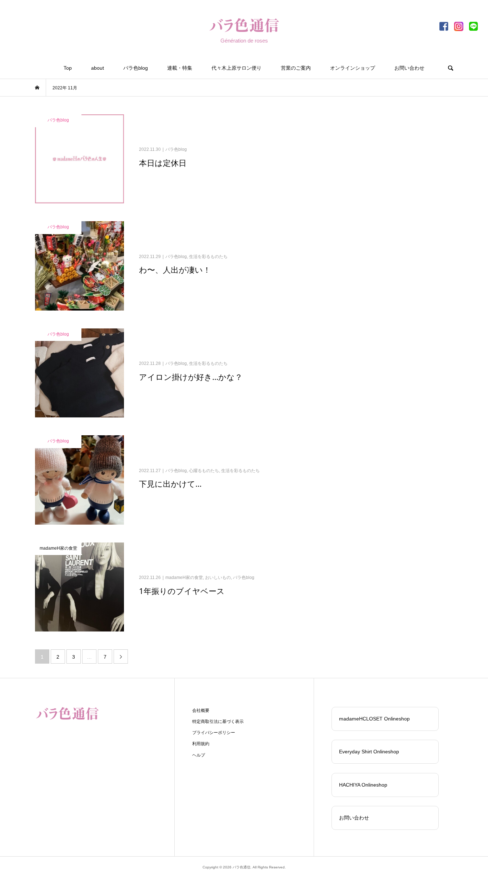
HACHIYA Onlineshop (363, 785)
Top (68, 68)
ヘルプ (198, 755)
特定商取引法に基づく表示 (218, 721)
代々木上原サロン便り (236, 68)
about (97, 68)
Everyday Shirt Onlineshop (369, 751)
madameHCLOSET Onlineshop (374, 719)
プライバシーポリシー (213, 732)
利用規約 (200, 743)
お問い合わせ (409, 68)
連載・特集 (179, 68)
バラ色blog (135, 68)
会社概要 (200, 710)
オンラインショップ (352, 68)
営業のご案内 (296, 68)
